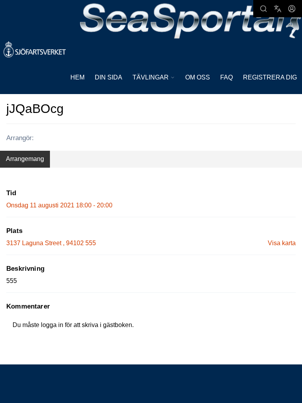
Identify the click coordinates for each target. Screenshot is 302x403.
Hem (77, 77)
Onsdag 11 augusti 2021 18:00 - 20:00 (59, 205)
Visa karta (282, 243)
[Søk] (263, 9)
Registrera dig (270, 77)
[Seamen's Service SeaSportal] (190, 20)
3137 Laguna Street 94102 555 (51, 243)
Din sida (108, 77)
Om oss (197, 77)
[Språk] (278, 9)
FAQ (226, 77)
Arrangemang (25, 158)
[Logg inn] (292, 9)
